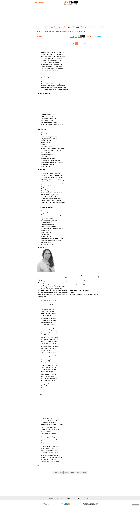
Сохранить (98, 36)
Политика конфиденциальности (90, 504)
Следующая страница (81, 472)
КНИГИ (69, 27)
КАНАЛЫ (87, 27)
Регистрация (42, 2)
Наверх (135, 505)
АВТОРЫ (59, 27)
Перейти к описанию (58, 472)
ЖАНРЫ (51, 27)
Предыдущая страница (69, 472)
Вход (36, 2)
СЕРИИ (78, 27)
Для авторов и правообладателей (90, 503)
